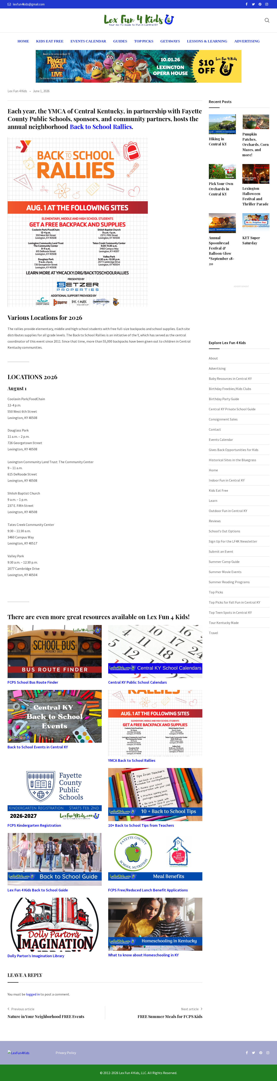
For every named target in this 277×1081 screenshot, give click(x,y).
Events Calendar (88, 41)
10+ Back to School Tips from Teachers (141, 825)
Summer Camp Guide (224, 561)
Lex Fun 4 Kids (17, 91)
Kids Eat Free (49, 41)
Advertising (247, 41)
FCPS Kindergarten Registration (34, 825)
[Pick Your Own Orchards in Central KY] (222, 171)
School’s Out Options (224, 531)
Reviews (215, 521)
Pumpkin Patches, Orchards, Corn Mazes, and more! (255, 144)
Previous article (22, 1009)
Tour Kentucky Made (224, 622)
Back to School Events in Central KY (38, 746)
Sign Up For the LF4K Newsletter (233, 541)
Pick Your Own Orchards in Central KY (221, 188)
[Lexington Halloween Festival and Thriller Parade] (255, 174)
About (213, 358)
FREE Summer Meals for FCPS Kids (170, 1016)
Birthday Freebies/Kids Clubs (230, 389)
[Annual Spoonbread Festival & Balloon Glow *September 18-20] (222, 223)
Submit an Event (221, 551)
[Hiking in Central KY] (222, 124)
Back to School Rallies (101, 126)
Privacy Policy (66, 1052)
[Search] (267, 20)
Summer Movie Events (225, 572)
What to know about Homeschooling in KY (143, 954)
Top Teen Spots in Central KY (230, 612)
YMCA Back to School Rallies (131, 760)
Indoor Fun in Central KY (227, 480)
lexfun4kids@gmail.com (29, 4)
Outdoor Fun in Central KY (228, 511)
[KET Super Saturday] (255, 223)
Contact (215, 429)
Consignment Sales (223, 419)
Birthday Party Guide (224, 399)
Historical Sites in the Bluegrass (232, 460)
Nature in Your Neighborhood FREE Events (46, 1016)
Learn (213, 500)
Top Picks (143, 41)
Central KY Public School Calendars (137, 682)
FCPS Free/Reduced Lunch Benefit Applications (148, 890)
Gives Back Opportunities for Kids (233, 450)
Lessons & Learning (207, 41)
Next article (190, 1009)
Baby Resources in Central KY (230, 378)
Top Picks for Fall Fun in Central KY (234, 602)
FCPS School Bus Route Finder (33, 682)
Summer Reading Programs (229, 582)
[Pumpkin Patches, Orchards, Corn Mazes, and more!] (255, 121)
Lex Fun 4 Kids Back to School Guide (38, 890)
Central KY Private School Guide (232, 409)
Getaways (170, 41)
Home (23, 41)
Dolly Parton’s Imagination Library (36, 955)
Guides (120, 41)
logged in (33, 994)
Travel (213, 633)
